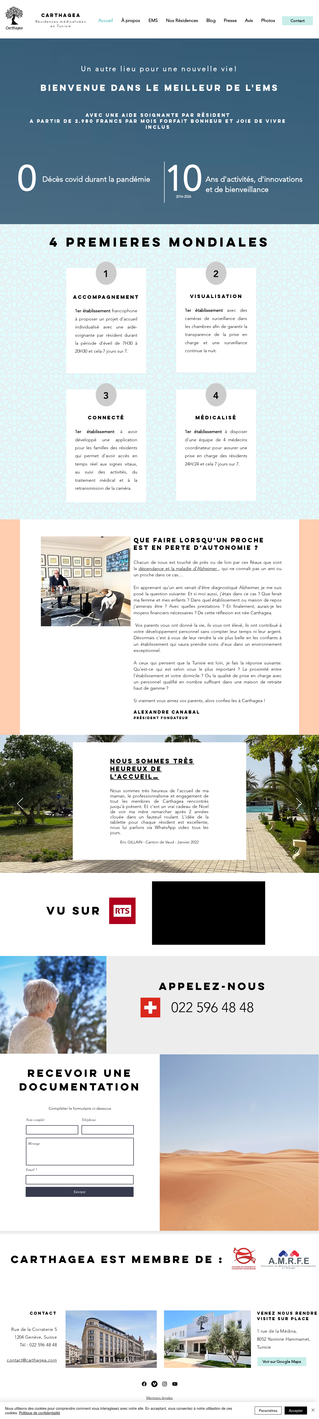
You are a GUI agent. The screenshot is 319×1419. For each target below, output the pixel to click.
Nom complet (35, 1119)
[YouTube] (175, 1384)
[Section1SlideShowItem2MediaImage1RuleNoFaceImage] (162, 860)
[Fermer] (313, 1410)
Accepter (296, 1410)
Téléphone (89, 1119)
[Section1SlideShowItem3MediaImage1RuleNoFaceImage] (168, 860)
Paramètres (268, 1410)
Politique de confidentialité (39, 1412)
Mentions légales (159, 1398)
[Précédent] (20, 804)
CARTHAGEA (61, 15)
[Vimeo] (154, 1384)
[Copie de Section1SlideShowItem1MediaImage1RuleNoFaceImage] (150, 860)
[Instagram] (164, 1384)
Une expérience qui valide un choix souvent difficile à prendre (149, 770)
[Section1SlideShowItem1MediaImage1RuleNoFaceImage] (156, 860)
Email (30, 1169)
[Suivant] (299, 804)
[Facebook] (144, 1384)
